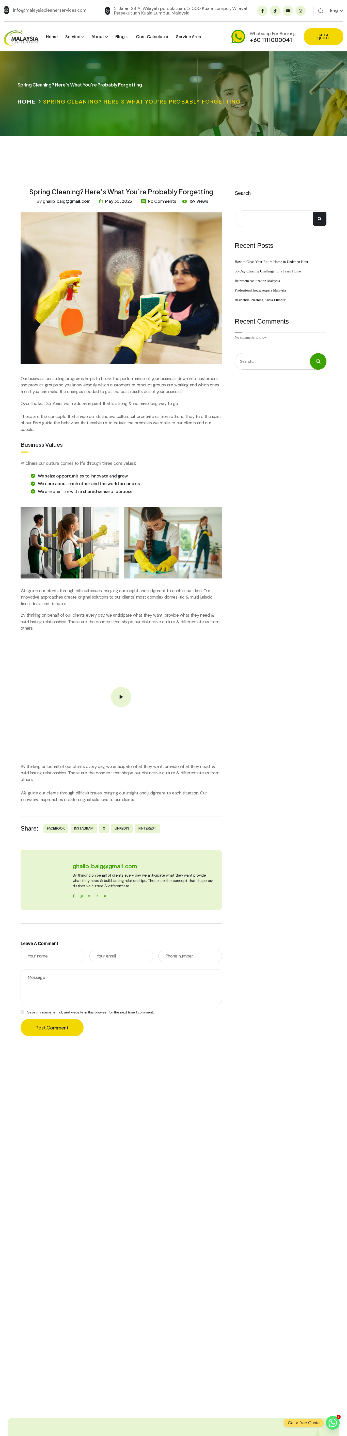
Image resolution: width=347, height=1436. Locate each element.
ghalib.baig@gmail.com (66, 201)
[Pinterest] (105, 896)
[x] (89, 896)
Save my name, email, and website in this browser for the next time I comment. (90, 1012)
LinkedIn (122, 828)
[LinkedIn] (97, 896)
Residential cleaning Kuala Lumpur (260, 300)
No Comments (162, 201)
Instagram (83, 828)
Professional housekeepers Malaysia (260, 290)
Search (243, 193)
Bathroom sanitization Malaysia (257, 281)
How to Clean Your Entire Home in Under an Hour (271, 262)
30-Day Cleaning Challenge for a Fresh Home (268, 271)
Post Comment (52, 1028)
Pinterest (147, 828)
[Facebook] (74, 896)
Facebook (56, 828)
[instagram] (81, 896)
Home (27, 101)
